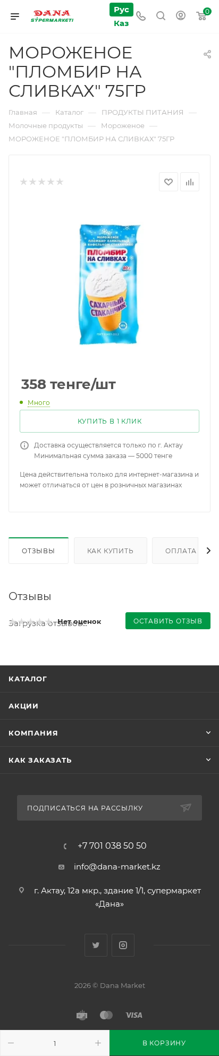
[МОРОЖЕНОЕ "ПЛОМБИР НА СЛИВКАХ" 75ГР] (109, 284)
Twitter (96, 945)
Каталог (28, 678)
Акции (24, 706)
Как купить (110, 551)
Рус (121, 9)
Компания (33, 733)
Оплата (181, 551)
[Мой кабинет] (181, 17)
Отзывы (38, 551)
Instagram (123, 945)
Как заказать (40, 760)
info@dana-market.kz (117, 866)
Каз (121, 23)
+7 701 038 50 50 (112, 846)
